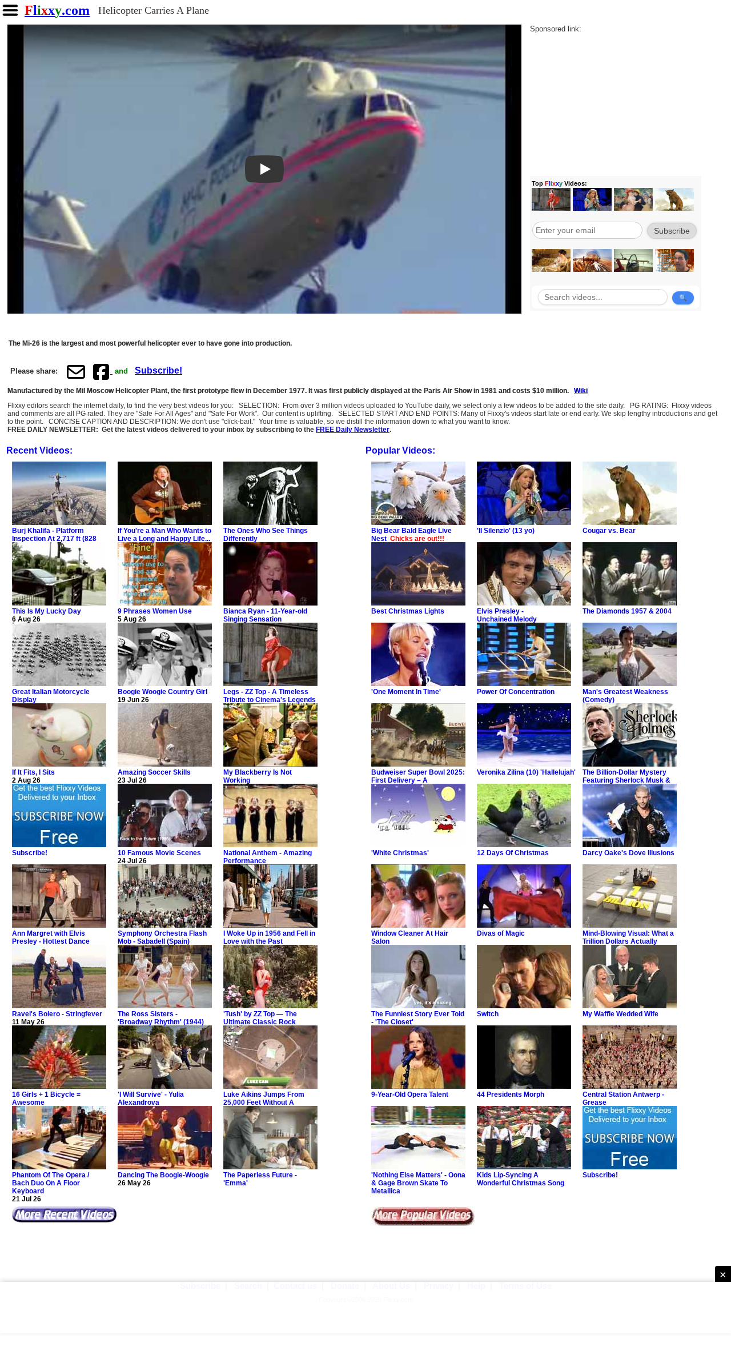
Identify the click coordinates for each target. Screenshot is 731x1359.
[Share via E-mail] (76, 371)
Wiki (581, 391)
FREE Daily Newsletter (352, 430)
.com (57, 10)
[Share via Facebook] (102, 371)
